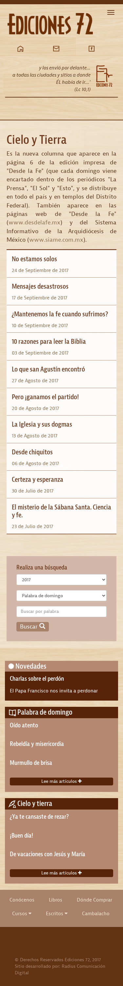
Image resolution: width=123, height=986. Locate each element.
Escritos (55, 913)
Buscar (29, 626)
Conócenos (22, 900)
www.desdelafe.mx (34, 222)
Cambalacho (96, 913)
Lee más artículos (59, 781)
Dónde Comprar (94, 900)
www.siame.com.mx (56, 240)
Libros (55, 900)
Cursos (20, 913)
